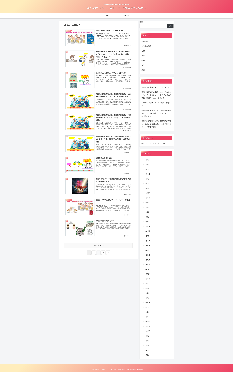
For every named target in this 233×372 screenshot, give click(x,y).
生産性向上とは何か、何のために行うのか (156, 104)
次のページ (98, 245)
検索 (141, 22)
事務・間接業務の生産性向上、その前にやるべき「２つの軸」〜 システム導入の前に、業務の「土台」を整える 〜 (156, 95)
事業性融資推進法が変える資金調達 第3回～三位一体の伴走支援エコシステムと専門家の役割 (156, 113)
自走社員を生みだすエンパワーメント (155, 87)
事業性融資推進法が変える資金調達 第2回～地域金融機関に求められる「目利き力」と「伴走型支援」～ (156, 124)
